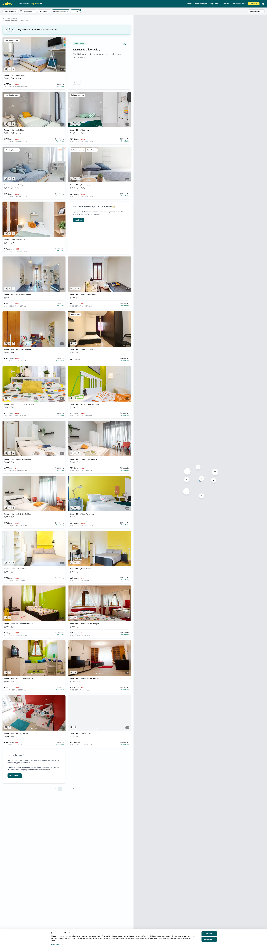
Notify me (78, 220)
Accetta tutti (209, 933)
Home (4, 18)
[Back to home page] (8, 3)
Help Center (214, 4)
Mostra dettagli (55, 945)
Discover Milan (14, 776)
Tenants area (253, 4)
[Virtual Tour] (9, 69)
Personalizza (208, 939)
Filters (78, 10)
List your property (238, 4)
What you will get (201, 4)
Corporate (225, 4)
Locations (188, 4)
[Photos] (6, 69)
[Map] (13, 69)
